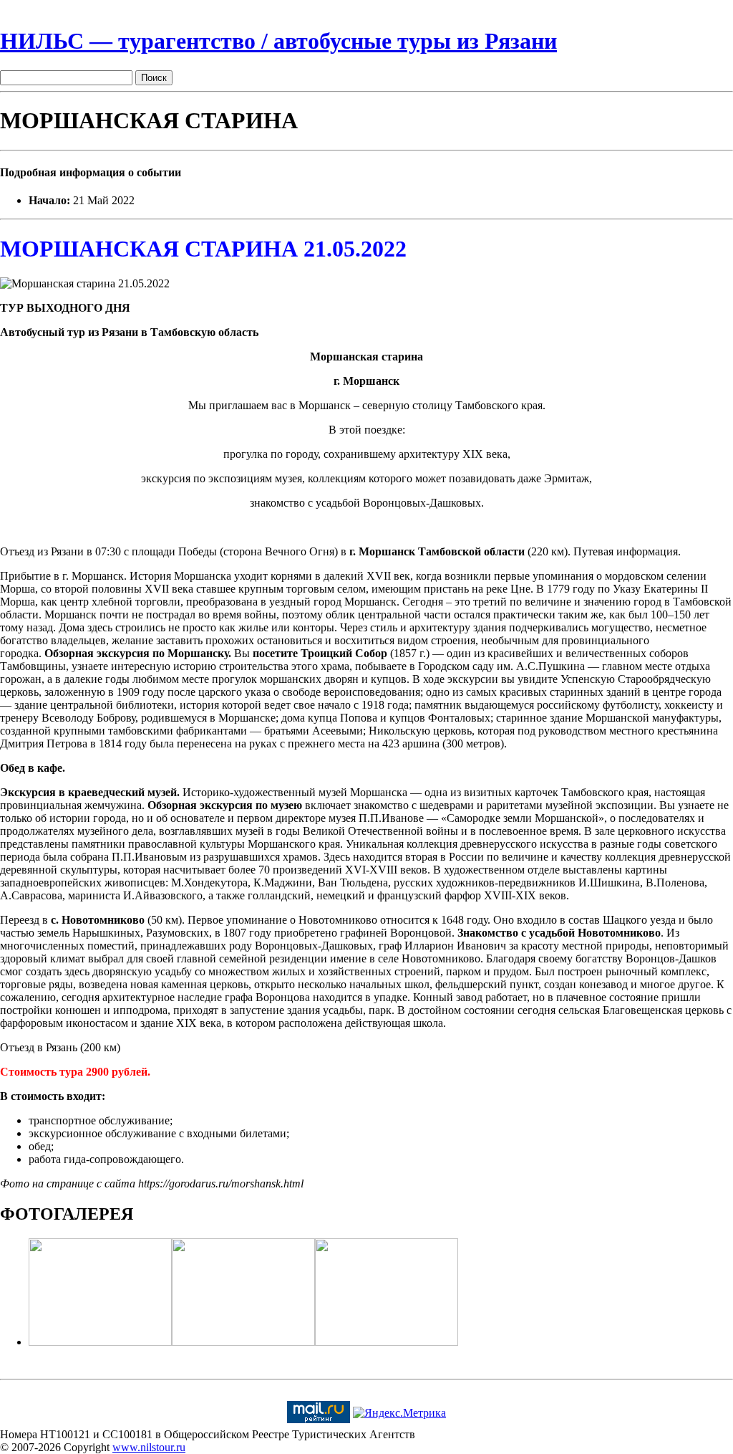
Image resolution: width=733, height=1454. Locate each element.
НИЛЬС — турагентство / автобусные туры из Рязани (278, 41)
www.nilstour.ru (148, 1447)
